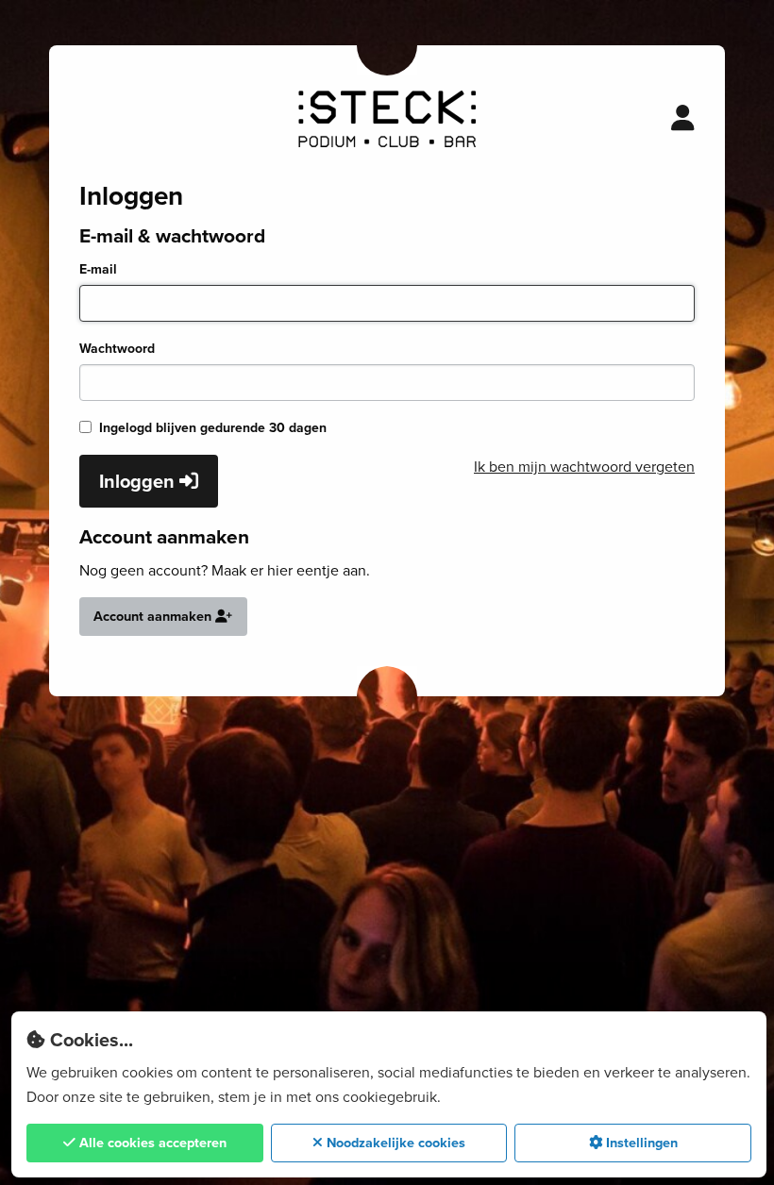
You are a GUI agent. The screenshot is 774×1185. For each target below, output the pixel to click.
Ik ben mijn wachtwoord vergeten (584, 466)
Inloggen (139, 481)
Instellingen (640, 1142)
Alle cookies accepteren (151, 1142)
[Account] (683, 119)
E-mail (98, 269)
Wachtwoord (117, 349)
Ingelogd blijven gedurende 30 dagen (213, 428)
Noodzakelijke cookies (394, 1142)
